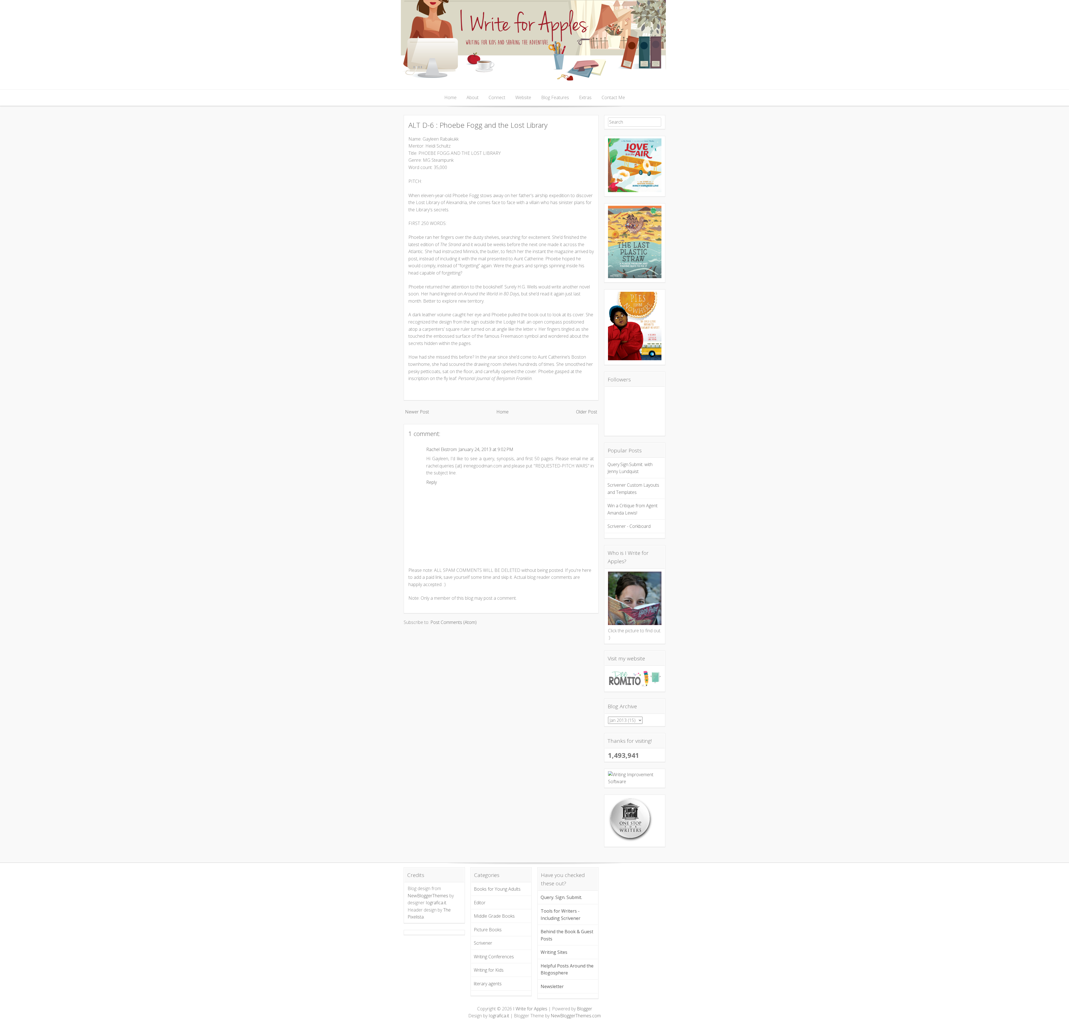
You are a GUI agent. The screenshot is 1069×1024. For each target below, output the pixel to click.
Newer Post (417, 412)
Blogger (584, 1009)
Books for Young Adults (497, 889)
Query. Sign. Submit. (561, 897)
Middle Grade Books (494, 916)
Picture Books (488, 930)
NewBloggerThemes (428, 896)
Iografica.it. (436, 903)
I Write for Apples (530, 1009)
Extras (585, 97)
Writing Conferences (494, 957)
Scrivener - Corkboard (629, 526)
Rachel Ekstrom (441, 449)
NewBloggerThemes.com (576, 1016)
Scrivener (483, 943)
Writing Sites (554, 952)
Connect (497, 97)
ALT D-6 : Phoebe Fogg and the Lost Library (478, 125)
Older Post (586, 412)
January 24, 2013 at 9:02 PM (486, 449)
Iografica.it (499, 1016)
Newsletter (552, 986)
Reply (431, 482)
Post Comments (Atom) (453, 622)
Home (450, 97)
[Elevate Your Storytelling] (630, 840)
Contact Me (613, 97)
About (473, 97)
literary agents (488, 984)
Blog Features (555, 97)
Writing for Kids (489, 970)
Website (523, 97)
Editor (480, 903)
